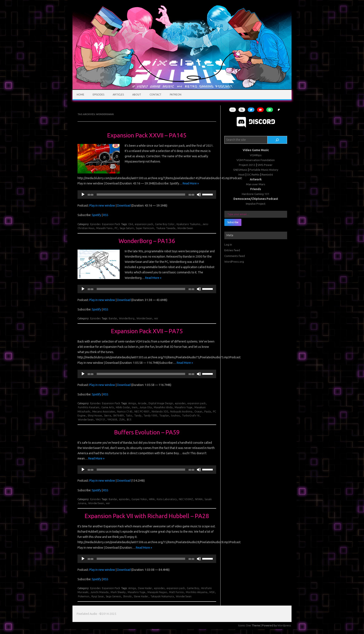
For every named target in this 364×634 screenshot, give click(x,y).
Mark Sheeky (118, 592)
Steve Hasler (141, 596)
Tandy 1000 (150, 415)
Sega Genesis (113, 596)
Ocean (198, 411)
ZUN (121, 419)
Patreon (175, 94)
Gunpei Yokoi (139, 499)
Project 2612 (247, 165)
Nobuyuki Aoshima (181, 411)
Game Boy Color (164, 224)
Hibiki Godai (123, 407)
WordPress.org (234, 261)
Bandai (113, 318)
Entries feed (232, 250)
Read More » (191, 183)
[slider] (208, 194)
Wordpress (284, 625)
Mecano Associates (103, 411)
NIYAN (198, 499)
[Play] (83, 194)
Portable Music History (263, 169)
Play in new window (102, 205)
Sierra (107, 415)
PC (116, 228)
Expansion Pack (111, 224)
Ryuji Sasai (97, 596)
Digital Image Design (161, 403)
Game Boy (193, 588)
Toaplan (164, 415)
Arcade (142, 403)
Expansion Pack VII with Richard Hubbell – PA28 (147, 516)
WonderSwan (185, 228)
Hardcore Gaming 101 (255, 194)
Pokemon (83, 596)
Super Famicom (145, 228)
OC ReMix (253, 174)
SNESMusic (240, 169)
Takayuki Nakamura (162, 596)
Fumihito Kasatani (88, 407)
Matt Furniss (176, 592)
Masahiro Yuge (183, 407)
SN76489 (118, 415)
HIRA (152, 499)
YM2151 (100, 419)
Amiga (132, 403)
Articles (118, 94)
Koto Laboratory (167, 499)
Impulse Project (255, 203)
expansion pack (144, 224)
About (136, 94)
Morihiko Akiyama (196, 592)
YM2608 (112, 419)
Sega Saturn (127, 228)
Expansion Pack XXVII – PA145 (146, 135)
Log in (228, 244)
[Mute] (199, 194)
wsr (156, 318)
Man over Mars (255, 184)
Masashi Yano (104, 228)
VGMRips (256, 155)
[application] (147, 194)
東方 (129, 419)
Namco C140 (124, 411)
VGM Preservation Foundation (256, 160)
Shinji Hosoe (95, 415)
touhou (175, 415)
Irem (134, 407)
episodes (180, 403)
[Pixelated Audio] (182, 88)
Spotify (96, 215)
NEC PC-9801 (142, 411)
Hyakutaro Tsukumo (188, 224)
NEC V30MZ (186, 499)
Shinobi (127, 596)
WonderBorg (126, 318)
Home (80, 94)
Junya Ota (145, 407)
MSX (212, 592)
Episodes (98, 94)
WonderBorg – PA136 (147, 241)
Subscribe (232, 222)
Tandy (137, 415)
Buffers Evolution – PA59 (147, 432)
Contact (155, 94)
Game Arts (107, 407)
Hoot (241, 174)
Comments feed (234, 256)
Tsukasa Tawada (165, 228)
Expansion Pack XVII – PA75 (147, 331)
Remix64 (267, 174)
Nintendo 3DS (160, 411)
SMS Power (264, 165)
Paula (207, 411)
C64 (130, 224)
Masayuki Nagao (157, 592)
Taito (129, 415)
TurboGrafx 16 (190, 415)
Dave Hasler (145, 588)
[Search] (277, 140)
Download (124, 205)
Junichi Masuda (99, 592)
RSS (105, 215)
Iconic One (244, 625)
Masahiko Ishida (163, 407)
